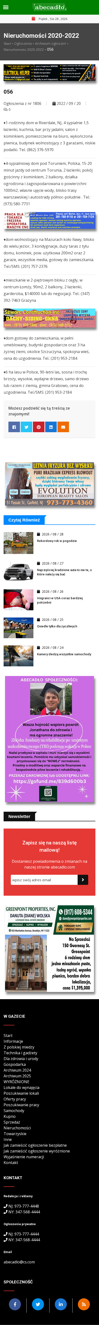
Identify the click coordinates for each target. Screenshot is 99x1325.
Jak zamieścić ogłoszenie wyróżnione (37, 1151)
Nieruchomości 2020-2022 (24, 49)
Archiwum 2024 (17, 1070)
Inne (8, 1139)
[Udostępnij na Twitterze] (26, 427)
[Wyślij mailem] (63, 427)
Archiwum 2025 (17, 1076)
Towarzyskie (15, 1133)
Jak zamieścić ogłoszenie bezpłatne (35, 1145)
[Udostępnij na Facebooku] (14, 427)
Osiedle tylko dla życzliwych (57, 626)
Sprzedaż (12, 1122)
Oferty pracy (15, 1099)
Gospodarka (15, 1064)
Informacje (13, 1041)
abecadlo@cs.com (19, 1262)
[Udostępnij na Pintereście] (38, 427)
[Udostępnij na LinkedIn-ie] (51, 427)
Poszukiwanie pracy (21, 1104)
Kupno (10, 1116)
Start (8, 43)
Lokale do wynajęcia (21, 1087)
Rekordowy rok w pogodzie (57, 541)
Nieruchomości (17, 1128)
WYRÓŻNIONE (16, 1081)
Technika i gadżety (20, 1052)
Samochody (14, 1110)
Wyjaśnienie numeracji (24, 1156)
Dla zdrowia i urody (21, 1058)
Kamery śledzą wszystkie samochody (64, 654)
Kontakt (11, 1162)
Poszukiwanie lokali (21, 1093)
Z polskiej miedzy (19, 1047)
